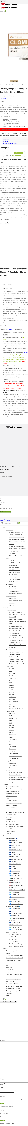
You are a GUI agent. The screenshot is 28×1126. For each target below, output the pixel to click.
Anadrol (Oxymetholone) (16, 532)
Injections (5, 607)
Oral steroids (9, 530)
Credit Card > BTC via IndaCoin (14, 958)
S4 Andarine (12, 577)
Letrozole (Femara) (11, 800)
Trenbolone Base (14, 633)
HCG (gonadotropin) (11, 796)
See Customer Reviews (12, 983)
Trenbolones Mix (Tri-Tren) (16, 640)
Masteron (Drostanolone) (16, 619)
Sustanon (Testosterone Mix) (17, 652)
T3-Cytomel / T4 (14, 591)
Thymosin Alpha (13, 753)
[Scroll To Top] (1, 515)
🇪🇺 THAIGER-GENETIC (15, 859)
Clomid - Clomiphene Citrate (15, 133)
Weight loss (9, 584)
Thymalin (12, 751)
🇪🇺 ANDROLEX (13, 840)
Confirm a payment (11, 951)
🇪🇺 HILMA (12, 852)
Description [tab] (6, 139)
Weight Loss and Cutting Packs (15, 826)
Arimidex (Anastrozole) (12, 786)
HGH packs (9, 819)
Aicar (10, 671)
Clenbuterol (12, 586)
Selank (11, 737)
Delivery (5, 836)
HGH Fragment (13, 701)
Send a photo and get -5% (16, 946)
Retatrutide (12, 734)
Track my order (13, 941)
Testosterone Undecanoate (16, 664)
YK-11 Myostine (13, 581)
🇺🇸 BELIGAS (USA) (14, 883)
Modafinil (11, 603)
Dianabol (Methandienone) (16, 537)
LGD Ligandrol (13, 565)
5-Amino (11, 668)
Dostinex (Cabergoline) (12, 791)
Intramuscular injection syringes (18, 777)
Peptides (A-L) (10, 666)
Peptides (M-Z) (10, 711)
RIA (7, 965)
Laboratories (7, 83)
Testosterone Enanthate (16, 659)
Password (3, 1096)
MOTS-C (11, 720)
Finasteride (12, 598)
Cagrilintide (12, 678)
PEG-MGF (12, 727)
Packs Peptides (10, 831)
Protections (6, 784)
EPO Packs (9, 817)
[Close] (0, 500)
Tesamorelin (12, 746)
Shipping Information (15, 934)
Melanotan (12, 713)
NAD (10, 723)
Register (11, 1106)
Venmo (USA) (9, 969)
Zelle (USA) (9, 967)
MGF (10, 716)
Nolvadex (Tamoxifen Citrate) (14, 803)
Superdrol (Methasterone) (16, 546)
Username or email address (8, 1091)
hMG (7, 798)
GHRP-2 (11, 692)
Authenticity (12, 936)
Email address (4, 1113)
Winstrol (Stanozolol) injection (17, 645)
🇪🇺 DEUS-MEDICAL (14, 845)
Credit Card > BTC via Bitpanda (15, 955)
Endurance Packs (11, 814)
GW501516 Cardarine (15, 563)
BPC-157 (11, 675)
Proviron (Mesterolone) (12, 805)
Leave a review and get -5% (14, 986)
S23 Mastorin (13, 574)
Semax (11, 742)
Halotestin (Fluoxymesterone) (17, 539)
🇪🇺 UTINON (12, 866)
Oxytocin (11, 725)
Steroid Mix (12, 647)
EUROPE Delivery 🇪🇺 (11, 838)
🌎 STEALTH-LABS (14, 875)
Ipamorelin (12, 706)
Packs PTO (9, 833)
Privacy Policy (13, 939)
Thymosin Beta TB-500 (15, 756)
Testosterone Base (14, 654)
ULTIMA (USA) (13, 887)
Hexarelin (12, 699)
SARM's (8, 558)
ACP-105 (11, 560)
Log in (2, 1103)
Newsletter (9, 993)
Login (12, 1123)
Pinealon (11, 730)
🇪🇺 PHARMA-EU (13, 861)
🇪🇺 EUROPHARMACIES (15, 843)
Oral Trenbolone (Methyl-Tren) (17, 548)
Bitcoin (8, 953)
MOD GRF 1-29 (13, 718)
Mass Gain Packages (12, 821)
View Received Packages (16, 944)
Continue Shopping (5, 512)
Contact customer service (13, 979)
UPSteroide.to (17, 494)
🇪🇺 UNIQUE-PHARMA (15, 864)
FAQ (7, 976)
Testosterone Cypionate (16, 656)
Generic (25, 352)
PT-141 (11, 732)
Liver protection (10, 807)
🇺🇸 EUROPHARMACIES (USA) (17, 890)
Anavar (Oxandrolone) (15, 534)
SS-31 (11, 744)
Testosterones (10, 649)
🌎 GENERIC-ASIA (14, 873)
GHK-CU (11, 690)
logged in (9, 329)
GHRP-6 (11, 694)
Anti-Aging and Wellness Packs (15, 812)
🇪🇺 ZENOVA (12, 868)
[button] (14, 1061)
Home (1, 83)
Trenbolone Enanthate (15, 635)
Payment (5, 948)
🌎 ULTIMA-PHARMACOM (16, 878)
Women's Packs (10, 829)
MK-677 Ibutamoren (14, 570)
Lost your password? (16, 1100)
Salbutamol (12, 589)
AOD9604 (12, 673)
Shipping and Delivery (12, 932)
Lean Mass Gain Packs (12, 824)
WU (7, 962)
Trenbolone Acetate (14, 631)
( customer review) (5, 98)
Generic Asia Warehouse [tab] (10, 143)
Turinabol (12, 553)
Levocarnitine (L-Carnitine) (16, 708)
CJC (10, 680)
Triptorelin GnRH (14, 758)
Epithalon (12, 685)
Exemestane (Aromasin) (12, 793)
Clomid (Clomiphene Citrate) (14, 789)
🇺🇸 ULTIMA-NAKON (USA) (16, 885)
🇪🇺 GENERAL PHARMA (15, 850)
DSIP (10, 682)
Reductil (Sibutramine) (15, 593)
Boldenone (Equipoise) (15, 612)
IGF (10, 704)
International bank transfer (13, 960)
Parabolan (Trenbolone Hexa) (17, 638)
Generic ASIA (14, 83)
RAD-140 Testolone (14, 572)
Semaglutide (13, 739)
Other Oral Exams (11, 596)
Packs (4, 810)
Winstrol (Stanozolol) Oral (16, 556)
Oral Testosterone (14, 551)
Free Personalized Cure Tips (14, 974)
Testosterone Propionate (16, 661)
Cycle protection (22, 135)
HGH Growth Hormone (15, 772)
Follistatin (12, 687)
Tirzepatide (12, 749)
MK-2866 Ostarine (14, 567)
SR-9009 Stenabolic (15, 579)
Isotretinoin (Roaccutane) (16, 600)
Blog (7, 995)
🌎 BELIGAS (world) (14, 871)
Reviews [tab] (5, 141)
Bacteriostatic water (15, 775)
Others (8, 770)
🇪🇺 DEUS (11, 911)
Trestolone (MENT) (14, 642)
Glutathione (12, 697)
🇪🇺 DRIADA (12, 847)
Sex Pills (11, 605)
